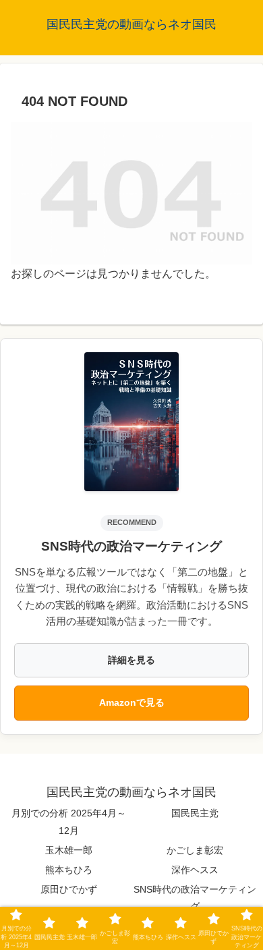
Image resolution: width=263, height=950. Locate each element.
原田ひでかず (68, 889)
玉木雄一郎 (68, 850)
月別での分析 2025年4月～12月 (68, 821)
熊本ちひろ (68, 869)
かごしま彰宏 (195, 850)
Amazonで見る (132, 702)
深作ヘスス (194, 869)
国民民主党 (194, 813)
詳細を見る (131, 659)
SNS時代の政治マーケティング (195, 898)
